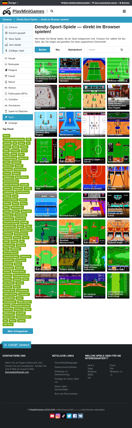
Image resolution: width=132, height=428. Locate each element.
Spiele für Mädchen (18, 111)
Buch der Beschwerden (66, 393)
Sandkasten (26, 230)
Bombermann (18, 271)
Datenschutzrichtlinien (66, 367)
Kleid (14, 154)
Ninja (28, 226)
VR (89, 378)
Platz (21, 154)
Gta (21, 241)
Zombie (19, 166)
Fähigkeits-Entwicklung (14, 139)
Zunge (12, 2)
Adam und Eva (10, 294)
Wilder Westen (24, 302)
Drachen (7, 275)
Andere (7, 147)
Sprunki (7, 143)
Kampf (11, 76)
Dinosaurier (9, 245)
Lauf (15, 196)
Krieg (6, 154)
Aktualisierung (10, 158)
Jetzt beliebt (14, 45)
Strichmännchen (11, 181)
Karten (23, 200)
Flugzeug (8, 169)
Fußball (7, 196)
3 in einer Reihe (10, 200)
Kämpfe (24, 185)
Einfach (19, 268)
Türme (19, 298)
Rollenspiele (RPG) (17, 93)
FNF (28, 139)
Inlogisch (18, 188)
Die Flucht (20, 219)
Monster (7, 188)
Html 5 (91, 365)
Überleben (8, 166)
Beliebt (42, 49)
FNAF (6, 241)
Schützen (8, 309)
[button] (52, 11)
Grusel (7, 173)
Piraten (7, 271)
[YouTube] (52, 415)
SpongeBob (9, 298)
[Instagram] (57, 415)
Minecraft (23, 158)
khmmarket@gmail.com (17, 372)
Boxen (16, 287)
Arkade (11, 58)
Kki (5, 321)
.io (111, 374)
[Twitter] (69, 415)
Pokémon (8, 234)
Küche (20, 226)
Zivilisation (8, 260)
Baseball (20, 313)
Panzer (16, 211)
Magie (15, 147)
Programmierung (21, 275)
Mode (6, 151)
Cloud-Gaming (22, 192)
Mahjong (7, 237)
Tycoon (20, 283)
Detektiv (7, 287)
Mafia (28, 309)
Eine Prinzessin (10, 253)
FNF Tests (8, 324)
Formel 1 (18, 309)
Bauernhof (26, 211)
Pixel (26, 279)
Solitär (14, 241)
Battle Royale (21, 177)
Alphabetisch (75, 49)
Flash (112, 365)
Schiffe (24, 222)
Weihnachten (17, 207)
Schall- (28, 188)
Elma (6, 249)
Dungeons (20, 260)
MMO (90, 374)
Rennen (12, 88)
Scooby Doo (9, 290)
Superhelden (9, 226)
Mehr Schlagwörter (18, 331)
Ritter (6, 207)
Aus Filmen (8, 283)
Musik (6, 135)
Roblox (7, 203)
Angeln (21, 321)
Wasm (12, 321)
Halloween (25, 256)
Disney (17, 237)
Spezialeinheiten (11, 230)
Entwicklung (20, 169)
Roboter (16, 173)
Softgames (8, 177)
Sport (11, 117)
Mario (15, 203)
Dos (112, 368)
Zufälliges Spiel (16, 50)
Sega (90, 368)
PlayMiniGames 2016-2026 (42, 410)
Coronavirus (22, 290)
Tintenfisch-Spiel (11, 256)
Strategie (12, 123)
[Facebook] (74, 415)
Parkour (7, 279)
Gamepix (16, 162)
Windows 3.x (116, 371)
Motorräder (8, 219)
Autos (21, 143)
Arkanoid (21, 245)
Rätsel (11, 82)
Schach (17, 279)
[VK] (80, 415)
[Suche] (121, 50)
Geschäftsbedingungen (66, 362)
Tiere (24, 151)
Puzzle (24, 147)
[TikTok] (63, 415)
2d (28, 143)
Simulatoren (14, 105)
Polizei (18, 264)
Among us (8, 215)
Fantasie (15, 151)
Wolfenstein (9, 313)
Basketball (8, 268)
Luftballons (8, 192)
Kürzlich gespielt (16, 33)
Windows (92, 371)
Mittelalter (16, 249)
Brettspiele (13, 64)
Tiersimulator (9, 302)
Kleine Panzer (21, 234)
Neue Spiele (14, 39)
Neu (58, 49)
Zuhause (12, 27)
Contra (6, 211)
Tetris (25, 237)
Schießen (13, 99)
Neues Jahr (9, 317)
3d (15, 143)
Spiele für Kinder (11, 185)
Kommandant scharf (21, 305)
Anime (6, 162)
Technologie (21, 215)
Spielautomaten (23, 317)
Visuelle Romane (11, 222)
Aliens (23, 203)
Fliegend (12, 70)
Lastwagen (24, 294)
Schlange (8, 264)
